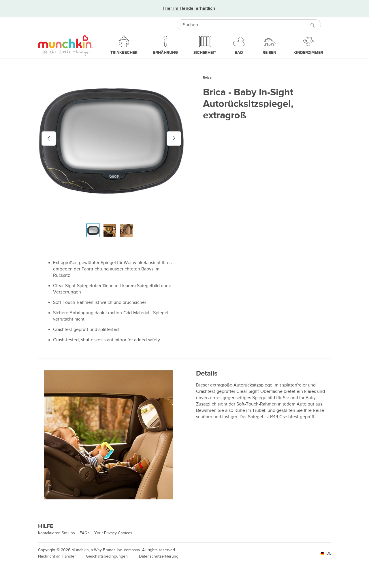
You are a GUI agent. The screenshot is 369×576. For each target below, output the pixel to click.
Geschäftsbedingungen (107, 556)
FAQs (85, 533)
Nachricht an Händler (57, 556)
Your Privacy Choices (113, 533)
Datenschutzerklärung (158, 556)
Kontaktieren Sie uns (56, 533)
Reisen (208, 77)
